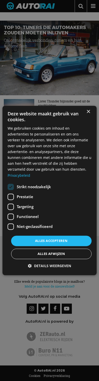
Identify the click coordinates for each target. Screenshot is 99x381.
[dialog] (50, 190)
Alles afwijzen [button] (51, 254)
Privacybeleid (19, 175)
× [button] (88, 112)
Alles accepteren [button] (51, 240)
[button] (49, 266)
